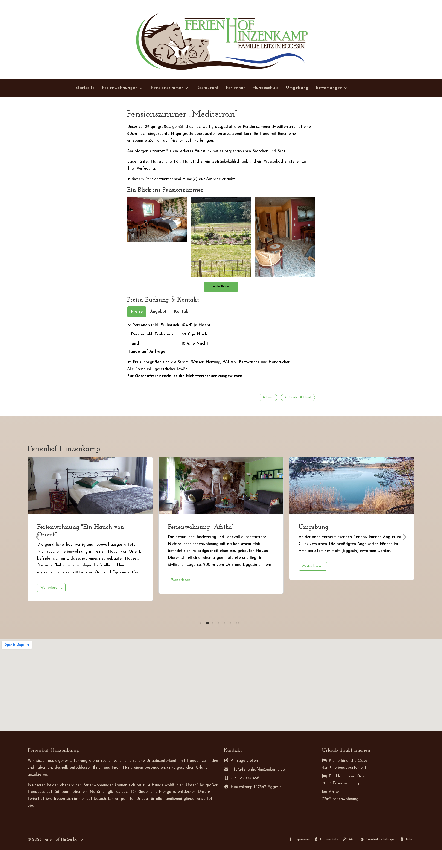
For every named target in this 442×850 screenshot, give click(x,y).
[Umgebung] (221, 485)
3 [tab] (214, 624)
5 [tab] (226, 624)
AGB (352, 839)
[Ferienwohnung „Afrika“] (90, 485)
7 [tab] (238, 624)
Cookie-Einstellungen (380, 839)
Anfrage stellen (244, 761)
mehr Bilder (221, 286)
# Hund (268, 397)
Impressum (302, 839)
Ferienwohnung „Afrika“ (70, 527)
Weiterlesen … (51, 580)
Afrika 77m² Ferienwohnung (340, 795)
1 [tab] (201, 624)
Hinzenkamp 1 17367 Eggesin (256, 787)
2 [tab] (208, 624)
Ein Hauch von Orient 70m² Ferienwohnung (345, 779)
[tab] (136, 311)
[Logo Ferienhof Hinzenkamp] (221, 39)
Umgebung (183, 527)
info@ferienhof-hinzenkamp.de (258, 769)
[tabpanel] (221, 350)
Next (404, 537)
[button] (157, 219)
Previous (38, 537)
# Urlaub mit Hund (298, 397)
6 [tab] (232, 624)
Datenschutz (329, 839)
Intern (410, 839)
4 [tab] (220, 624)
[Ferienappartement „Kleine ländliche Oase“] (351, 485)
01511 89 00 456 (245, 778)
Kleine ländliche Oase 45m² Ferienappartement (344, 764)
